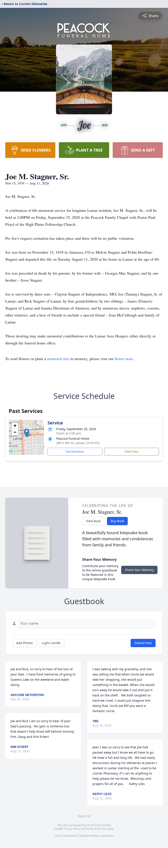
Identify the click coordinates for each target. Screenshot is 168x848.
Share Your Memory (139, 570)
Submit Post (143, 643)
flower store (124, 358)
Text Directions (75, 451)
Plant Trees (131, 451)
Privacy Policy (71, 829)
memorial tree (58, 358)
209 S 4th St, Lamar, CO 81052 (78, 443)
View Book (93, 521)
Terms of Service (96, 829)
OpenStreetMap (88, 836)
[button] (26, 432)
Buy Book (117, 521)
